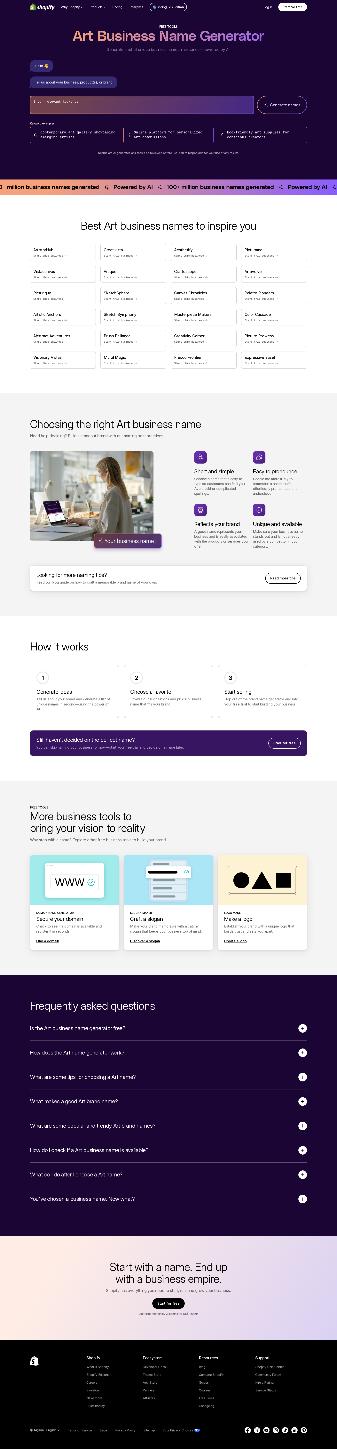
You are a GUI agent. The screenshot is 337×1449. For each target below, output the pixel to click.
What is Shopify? (98, 1367)
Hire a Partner (264, 1382)
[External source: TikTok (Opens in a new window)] (285, 1430)
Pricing (117, 7)
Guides (204, 1382)
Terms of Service (80, 1430)
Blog (202, 1367)
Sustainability (95, 1406)
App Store (150, 1382)
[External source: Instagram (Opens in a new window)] (276, 1430)
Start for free (293, 7)
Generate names (285, 105)
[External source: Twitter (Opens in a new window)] (257, 1430)
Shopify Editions (97, 1375)
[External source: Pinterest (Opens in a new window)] (304, 1430)
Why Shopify (70, 7)
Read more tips (283, 578)
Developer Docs (154, 1367)
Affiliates (149, 1398)
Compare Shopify (211, 1375)
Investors (93, 1390)
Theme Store (152, 1375)
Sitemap (149, 1430)
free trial (239, 704)
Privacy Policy (125, 1430)
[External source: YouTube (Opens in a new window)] (266, 1430)
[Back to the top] (34, 1361)
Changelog (206, 1406)
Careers (91, 1382)
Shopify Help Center (269, 1367)
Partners (148, 1390)
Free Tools (206, 1398)
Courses (205, 1390)
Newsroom (94, 1398)
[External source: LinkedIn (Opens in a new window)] (294, 1430)
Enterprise (136, 7)
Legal (103, 1430)
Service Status (265, 1390)
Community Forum (268, 1375)
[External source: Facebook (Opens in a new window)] (248, 1430)
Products (96, 7)
